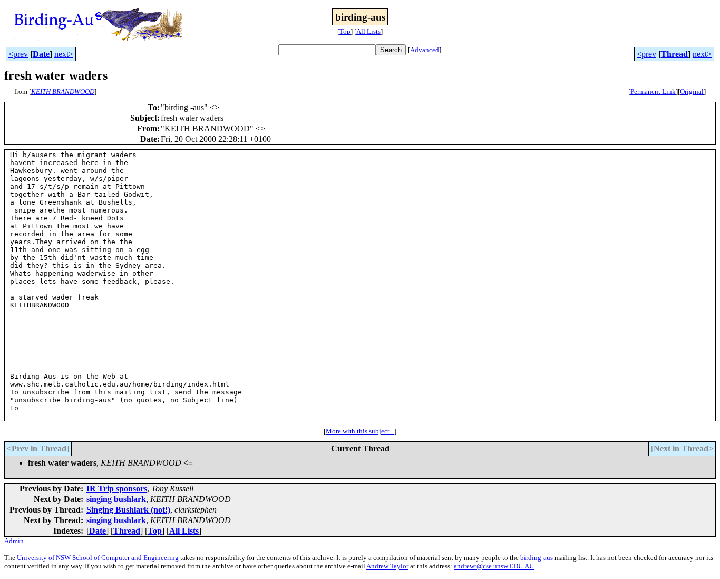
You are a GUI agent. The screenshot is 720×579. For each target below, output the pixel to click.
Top (345, 31)
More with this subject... (360, 431)
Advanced (424, 50)
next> (63, 54)
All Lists (368, 31)
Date (41, 54)
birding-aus (536, 558)
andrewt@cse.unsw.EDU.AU (494, 566)
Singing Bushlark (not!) (128, 509)
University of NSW (44, 558)
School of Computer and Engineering (125, 558)
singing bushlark (116, 499)
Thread (674, 54)
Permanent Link (653, 91)
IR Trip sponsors (116, 488)
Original (692, 91)
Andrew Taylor (387, 566)
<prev (18, 54)
